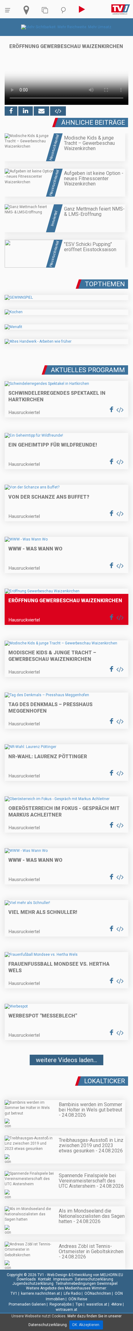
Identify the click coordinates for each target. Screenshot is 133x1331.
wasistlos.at (96, 1304)
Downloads (26, 1279)
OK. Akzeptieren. (86, 1325)
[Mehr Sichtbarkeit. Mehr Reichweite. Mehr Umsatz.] (66, 27)
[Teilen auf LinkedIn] (25, 111)
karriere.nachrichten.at (40, 1293)
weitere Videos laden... (66, 1060)
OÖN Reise (77, 1299)
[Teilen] (41, 111)
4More (116, 1304)
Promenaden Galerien (27, 1304)
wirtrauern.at (66, 1309)
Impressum (63, 1279)
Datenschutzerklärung (94, 1279)
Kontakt (44, 1279)
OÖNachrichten (97, 1293)
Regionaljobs (60, 1304)
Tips (79, 1304)
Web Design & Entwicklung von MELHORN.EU (85, 1275)
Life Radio (72, 1293)
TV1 (14, 1293)
